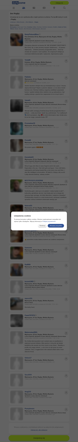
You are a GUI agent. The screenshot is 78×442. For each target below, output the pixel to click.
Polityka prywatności (49, 221)
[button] (42, 225)
